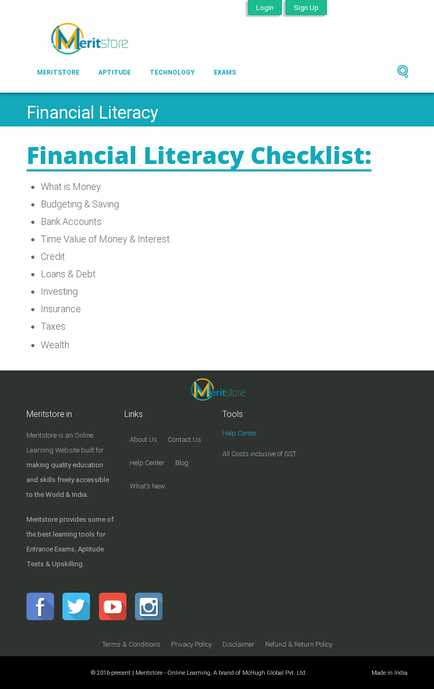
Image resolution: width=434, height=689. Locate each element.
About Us (143, 439)
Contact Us (184, 439)
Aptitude (114, 72)
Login (265, 7)
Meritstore (58, 72)
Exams (225, 72)
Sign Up (306, 7)
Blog (181, 463)
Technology (172, 72)
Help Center (147, 463)
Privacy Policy (191, 644)
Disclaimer (238, 644)
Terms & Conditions (131, 644)
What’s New (147, 486)
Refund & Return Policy (298, 644)
